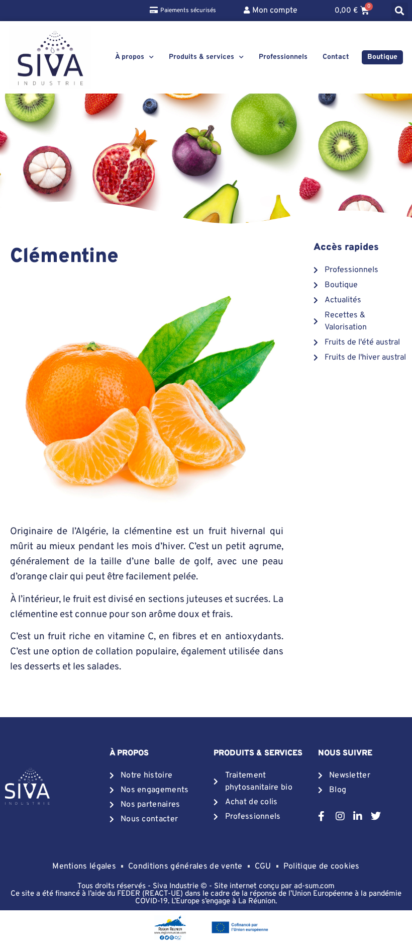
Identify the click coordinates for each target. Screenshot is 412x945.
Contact (336, 57)
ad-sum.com (314, 886)
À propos (129, 57)
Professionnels (283, 57)
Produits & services (201, 57)
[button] (399, 11)
